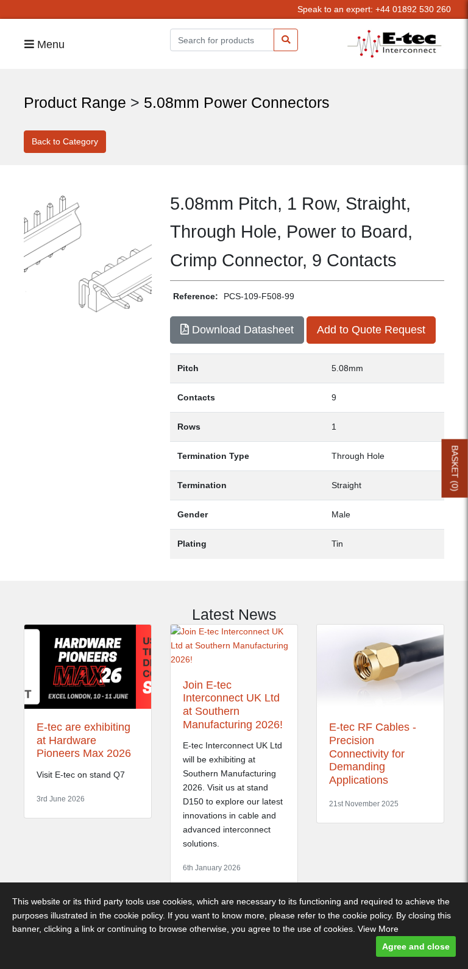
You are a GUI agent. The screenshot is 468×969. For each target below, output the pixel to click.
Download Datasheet (241, 330)
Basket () (455, 468)
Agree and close (416, 946)
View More (378, 929)
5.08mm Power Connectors (237, 102)
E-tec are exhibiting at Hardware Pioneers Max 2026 (84, 740)
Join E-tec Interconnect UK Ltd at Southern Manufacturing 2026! (233, 705)
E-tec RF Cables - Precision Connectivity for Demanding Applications (372, 753)
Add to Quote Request (371, 330)
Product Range (75, 102)
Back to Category (65, 141)
